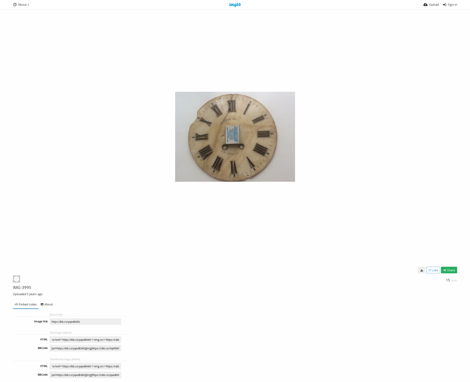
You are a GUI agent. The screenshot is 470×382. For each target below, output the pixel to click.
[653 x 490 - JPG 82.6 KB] (421, 270)
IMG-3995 (22, 287)
